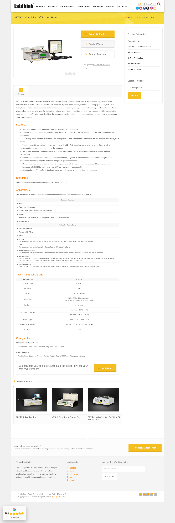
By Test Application (135, 58)
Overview (20, 94)
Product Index (133, 41)
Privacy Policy (51, 494)
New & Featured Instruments (139, 47)
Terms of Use (62, 494)
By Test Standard (134, 64)
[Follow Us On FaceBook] (155, 494)
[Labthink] (24, 8)
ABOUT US (110, 6)
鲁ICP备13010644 (58, 497)
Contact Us (22, 494)
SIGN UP (109, 477)
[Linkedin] (144, 494)
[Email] (154, 8)
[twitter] (147, 8)
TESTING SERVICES (67, 6)
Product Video (96, 44)
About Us (31, 494)
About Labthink (23, 462)
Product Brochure (97, 54)
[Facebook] (155, 494)
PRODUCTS (40, 6)
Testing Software (134, 69)
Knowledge (40, 494)
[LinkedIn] (137, 8)
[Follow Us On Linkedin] (144, 494)
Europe (72, 471)
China (72, 480)
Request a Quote (97, 34)
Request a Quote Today (145, 448)
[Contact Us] (140, 494)
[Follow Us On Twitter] (151, 494)
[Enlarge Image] (46, 73)
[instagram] (151, 8)
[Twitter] (151, 494)
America (73, 468)
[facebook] (144, 8)
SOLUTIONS (52, 6)
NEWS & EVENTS (83, 6)
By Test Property (134, 52)
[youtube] (140, 8)
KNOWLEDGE (98, 6)
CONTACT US (122, 6)
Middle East (74, 474)
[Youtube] (148, 494)
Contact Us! (107, 368)
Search (134, 95)
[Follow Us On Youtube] (148, 494)
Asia (71, 477)
